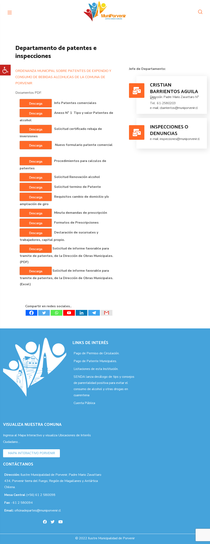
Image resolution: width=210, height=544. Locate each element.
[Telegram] (94, 313)
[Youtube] (69, 313)
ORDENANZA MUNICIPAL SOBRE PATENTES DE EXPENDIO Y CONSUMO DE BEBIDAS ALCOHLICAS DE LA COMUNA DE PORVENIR (63, 77)
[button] (5, 70)
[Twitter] (44, 313)
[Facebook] (31, 313)
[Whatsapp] (56, 313)
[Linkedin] (81, 313)
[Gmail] (106, 313)
